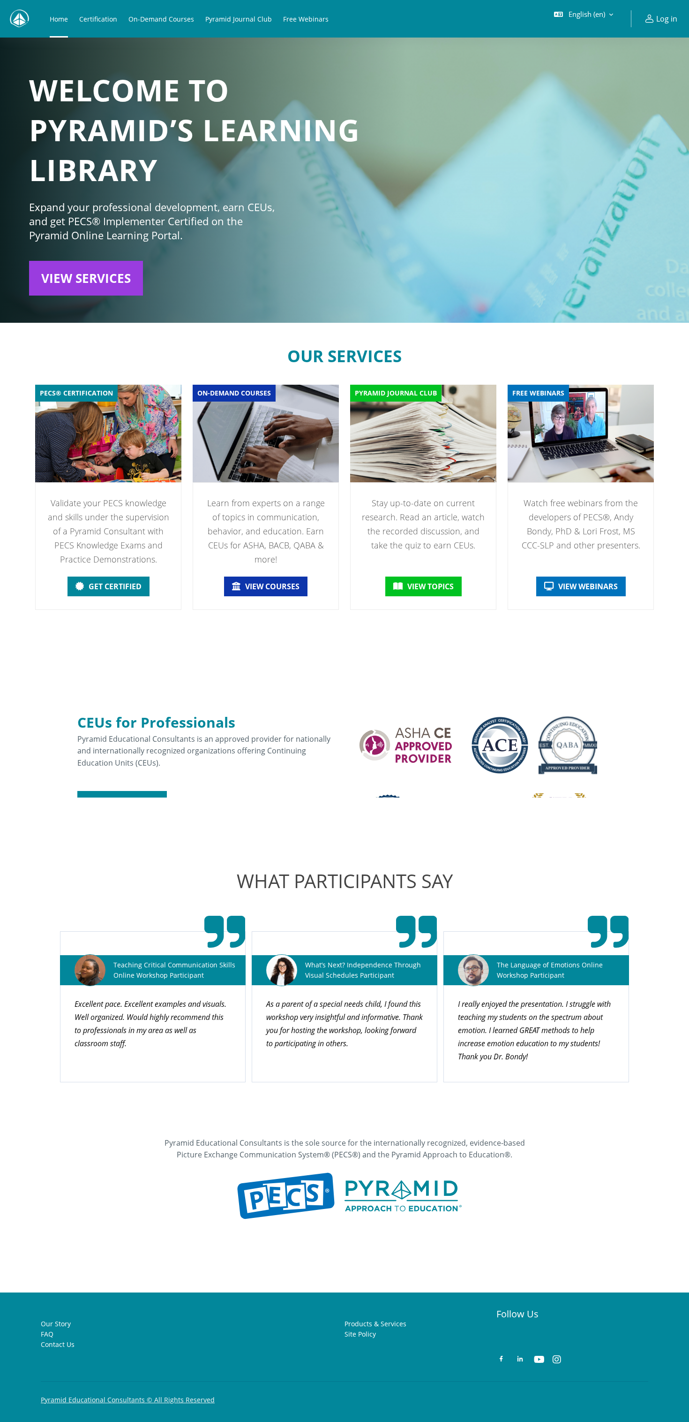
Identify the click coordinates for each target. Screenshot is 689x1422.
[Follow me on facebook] (501, 1360)
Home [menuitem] (59, 19)
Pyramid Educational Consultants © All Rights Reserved (128, 1399)
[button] (583, 19)
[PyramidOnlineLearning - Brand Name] (19, 19)
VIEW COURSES (272, 586)
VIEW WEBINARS (588, 586)
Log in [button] (666, 19)
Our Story (56, 1323)
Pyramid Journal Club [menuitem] (238, 19)
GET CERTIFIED (115, 586)
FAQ (47, 1334)
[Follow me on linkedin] (520, 1360)
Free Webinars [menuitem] (306, 19)
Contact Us (58, 1344)
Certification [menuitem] (98, 19)
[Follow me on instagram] (557, 1360)
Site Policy (360, 1334)
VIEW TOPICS (430, 586)
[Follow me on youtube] (538, 1360)
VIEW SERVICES (86, 278)
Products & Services (375, 1323)
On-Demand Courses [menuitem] (161, 19)
